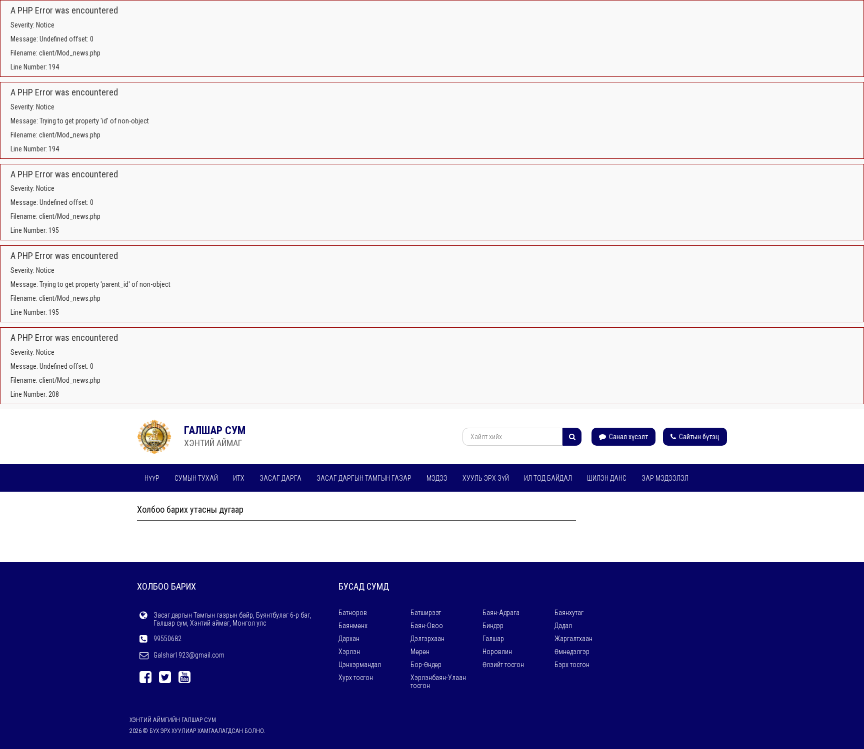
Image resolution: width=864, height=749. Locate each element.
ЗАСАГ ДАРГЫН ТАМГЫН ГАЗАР (364, 478)
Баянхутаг (569, 613)
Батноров (352, 613)
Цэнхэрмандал (359, 665)
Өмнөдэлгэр (572, 652)
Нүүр (152, 478)
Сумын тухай (196, 478)
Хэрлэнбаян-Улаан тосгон (438, 682)
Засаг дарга (281, 478)
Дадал (563, 626)
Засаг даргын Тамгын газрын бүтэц (373, 505)
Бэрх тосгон (572, 665)
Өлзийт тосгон (503, 665)
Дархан (349, 639)
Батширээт (425, 613)
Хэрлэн (349, 652)
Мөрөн (420, 652)
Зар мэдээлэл (665, 478)
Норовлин (497, 652)
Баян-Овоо (426, 626)
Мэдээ (437, 478)
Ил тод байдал (548, 478)
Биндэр (493, 626)
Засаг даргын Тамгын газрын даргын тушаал (221, 505)
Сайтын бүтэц (699, 437)
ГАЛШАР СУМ (215, 430)
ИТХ (238, 478)
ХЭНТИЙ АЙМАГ (213, 443)
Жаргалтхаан (573, 639)
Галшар (493, 639)
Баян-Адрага (501, 613)
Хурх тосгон (355, 678)
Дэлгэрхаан (427, 639)
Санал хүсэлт (628, 437)
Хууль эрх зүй (485, 478)
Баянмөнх (353, 626)
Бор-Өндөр (426, 665)
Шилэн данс (606, 478)
